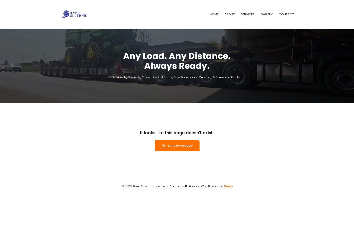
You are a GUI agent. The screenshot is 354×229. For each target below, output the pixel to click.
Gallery (267, 14)
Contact (286, 14)
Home (214, 14)
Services (247, 14)
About (230, 14)
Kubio (228, 186)
